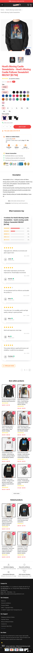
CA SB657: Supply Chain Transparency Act (11, 609)
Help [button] (30, 651)
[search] (28, 5)
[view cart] (31, 5)
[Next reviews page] (29, 370)
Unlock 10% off (3, 646)
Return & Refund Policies (7, 621)
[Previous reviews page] (21, 370)
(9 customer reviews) (14, 78)
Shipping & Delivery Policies (7, 617)
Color (3, 89)
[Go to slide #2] (21, 60)
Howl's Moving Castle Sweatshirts (10, 12)
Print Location (5, 114)
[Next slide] (30, 35)
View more (16, 493)
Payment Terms (5, 619)
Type (3, 84)
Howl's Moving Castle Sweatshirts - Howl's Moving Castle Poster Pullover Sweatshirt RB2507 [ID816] (7, 522)
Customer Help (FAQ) (6, 626)
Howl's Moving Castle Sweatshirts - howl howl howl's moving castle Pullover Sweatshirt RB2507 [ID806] (8, 550)
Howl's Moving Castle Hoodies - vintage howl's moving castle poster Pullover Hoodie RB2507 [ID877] (8, 482)
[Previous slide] (3, 35)
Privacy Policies (5, 605)
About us (3, 601)
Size (3, 105)
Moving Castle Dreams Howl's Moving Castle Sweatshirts (23, 520)
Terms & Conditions (6, 603)
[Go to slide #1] (12, 60)
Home (2, 10)
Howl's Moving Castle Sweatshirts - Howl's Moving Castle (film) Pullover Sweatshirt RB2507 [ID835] (22, 550)
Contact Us (4, 624)
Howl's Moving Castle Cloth (13, 10)
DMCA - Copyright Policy (7, 607)
